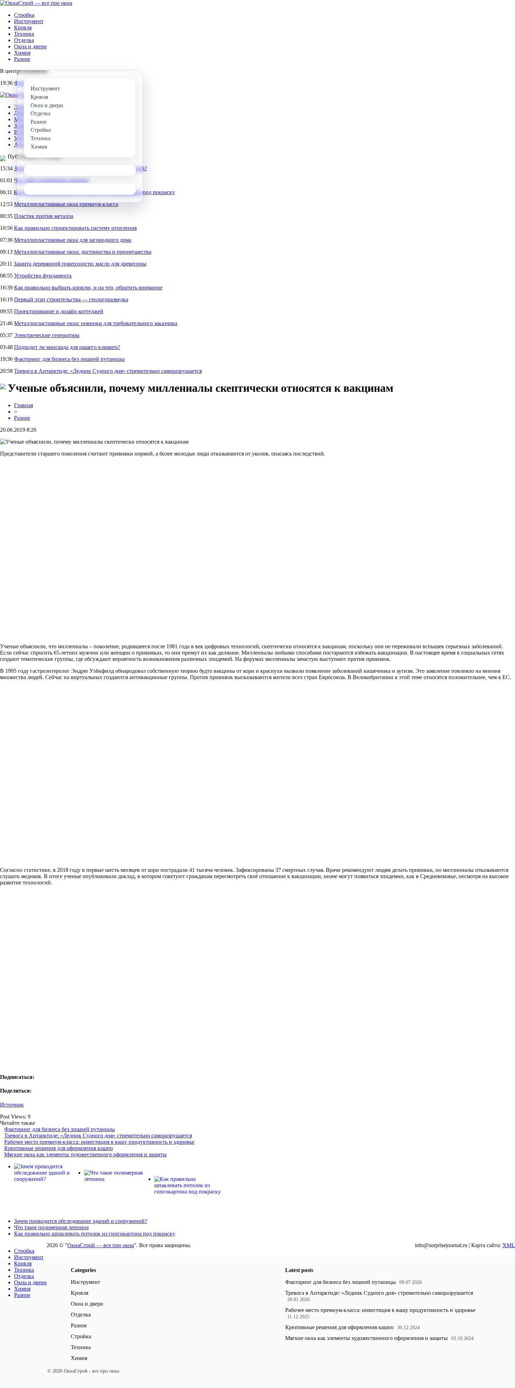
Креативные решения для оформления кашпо (58, 1148)
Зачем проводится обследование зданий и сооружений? (80, 1221)
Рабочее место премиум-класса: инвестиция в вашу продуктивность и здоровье (99, 1142)
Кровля (23, 27)
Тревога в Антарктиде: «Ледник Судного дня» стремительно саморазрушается (108, 371)
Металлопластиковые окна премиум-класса (66, 204)
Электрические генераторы (47, 335)
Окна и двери (30, 46)
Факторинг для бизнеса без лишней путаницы (69, 359)
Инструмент (28, 21)
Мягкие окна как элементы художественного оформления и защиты (85, 1154)
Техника (24, 34)
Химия (22, 53)
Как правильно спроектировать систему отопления (75, 228)
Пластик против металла (43, 216)
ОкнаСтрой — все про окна (100, 1245)
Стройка (24, 15)
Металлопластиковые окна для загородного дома (72, 240)
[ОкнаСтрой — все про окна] (36, 3)
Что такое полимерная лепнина (51, 1227)
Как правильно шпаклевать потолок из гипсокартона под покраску (94, 1234)
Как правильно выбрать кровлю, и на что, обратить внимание (88, 287)
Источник (12, 1105)
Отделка (24, 40)
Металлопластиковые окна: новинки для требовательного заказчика (95, 323)
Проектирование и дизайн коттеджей (58, 311)
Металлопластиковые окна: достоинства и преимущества (82, 252)
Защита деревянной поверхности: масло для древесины (80, 264)
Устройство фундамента (42, 276)
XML (508, 1245)
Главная (23, 405)
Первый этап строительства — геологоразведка (71, 299)
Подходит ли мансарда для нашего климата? (67, 347)
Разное (22, 59)
